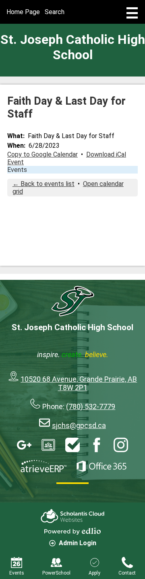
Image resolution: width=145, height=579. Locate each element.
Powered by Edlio (72, 531)
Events (17, 170)
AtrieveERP (43, 466)
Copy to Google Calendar (42, 154)
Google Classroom (48, 445)
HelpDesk (72, 445)
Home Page (23, 12)
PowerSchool (56, 573)
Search (54, 12)
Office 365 (101, 466)
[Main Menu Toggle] (132, 13)
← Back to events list (43, 184)
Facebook (97, 445)
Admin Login (77, 543)
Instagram (121, 445)
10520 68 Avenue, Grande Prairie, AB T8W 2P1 (79, 383)
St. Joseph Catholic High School (72, 47)
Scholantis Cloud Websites (72, 516)
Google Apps (24, 445)
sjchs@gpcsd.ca (79, 425)
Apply (94, 573)
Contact (127, 573)
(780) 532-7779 (90, 406)
